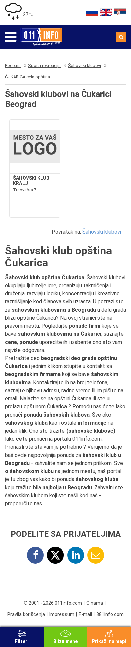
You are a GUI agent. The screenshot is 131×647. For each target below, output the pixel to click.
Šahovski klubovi (101, 232)
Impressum (61, 614)
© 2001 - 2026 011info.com (53, 603)
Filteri (22, 641)
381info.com (110, 614)
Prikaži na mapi (109, 641)
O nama (94, 603)
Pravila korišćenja (26, 614)
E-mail (85, 614)
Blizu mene (65, 641)
